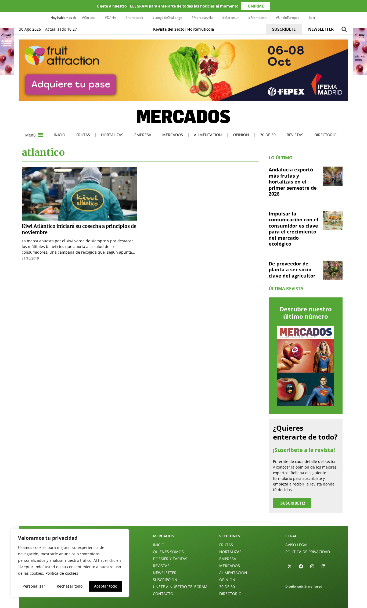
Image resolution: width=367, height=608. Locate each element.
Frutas (83, 134)
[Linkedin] (323, 566)
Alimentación (208, 134)
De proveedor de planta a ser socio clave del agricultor (292, 269)
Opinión (241, 134)
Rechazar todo (69, 586)
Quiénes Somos (168, 551)
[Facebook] (301, 566)
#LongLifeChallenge (167, 17)
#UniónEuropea (288, 17)
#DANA (110, 17)
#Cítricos (88, 17)
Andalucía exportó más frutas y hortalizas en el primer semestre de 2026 (293, 181)
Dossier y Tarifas (170, 558)
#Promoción (257, 17)
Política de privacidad (307, 551)
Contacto (163, 593)
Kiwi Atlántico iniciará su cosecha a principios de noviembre (79, 229)
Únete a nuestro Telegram (180, 586)
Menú (30, 135)
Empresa (142, 134)
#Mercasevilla (202, 17)
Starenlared (313, 586)
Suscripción (165, 579)
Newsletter (165, 572)
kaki (312, 17)
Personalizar (34, 586)
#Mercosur (230, 17)
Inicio (59, 134)
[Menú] (40, 135)
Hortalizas (112, 134)
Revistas (295, 134)
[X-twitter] (289, 566)
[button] (344, 29)
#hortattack (134, 17)
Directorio (325, 134)
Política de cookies (61, 573)
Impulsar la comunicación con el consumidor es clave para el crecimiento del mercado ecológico (293, 228)
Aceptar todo (105, 586)
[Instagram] (312, 566)
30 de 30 (268, 134)
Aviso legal (296, 544)
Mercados (172, 134)
